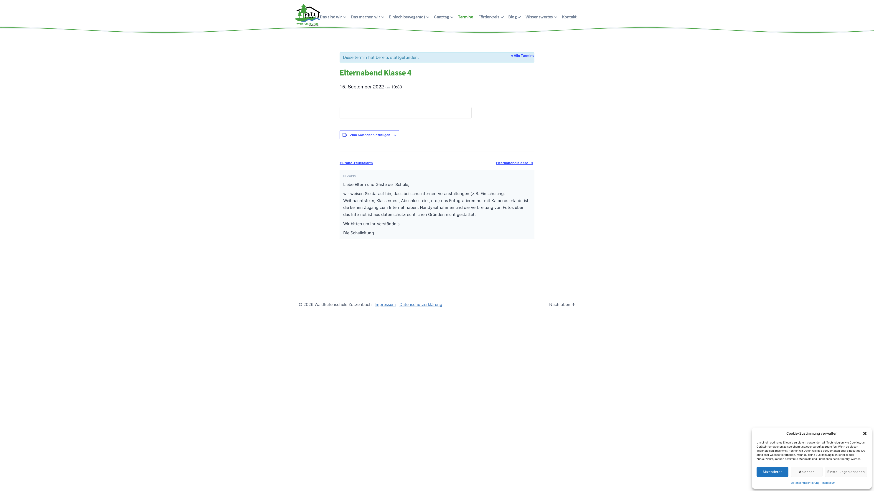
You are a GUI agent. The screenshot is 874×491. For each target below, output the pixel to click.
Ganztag (441, 17)
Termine (465, 17)
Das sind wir (331, 17)
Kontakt (569, 17)
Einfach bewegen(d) (407, 17)
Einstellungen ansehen (846, 472)
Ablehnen (807, 472)
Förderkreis (488, 17)
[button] (865, 433)
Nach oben (562, 304)
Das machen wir (365, 17)
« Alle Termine (522, 55)
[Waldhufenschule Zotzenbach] (307, 15)
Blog (512, 17)
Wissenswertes (539, 17)
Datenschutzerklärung (805, 482)
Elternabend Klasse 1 (514, 163)
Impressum (828, 482)
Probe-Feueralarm (356, 163)
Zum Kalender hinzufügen (370, 135)
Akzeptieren (772, 472)
